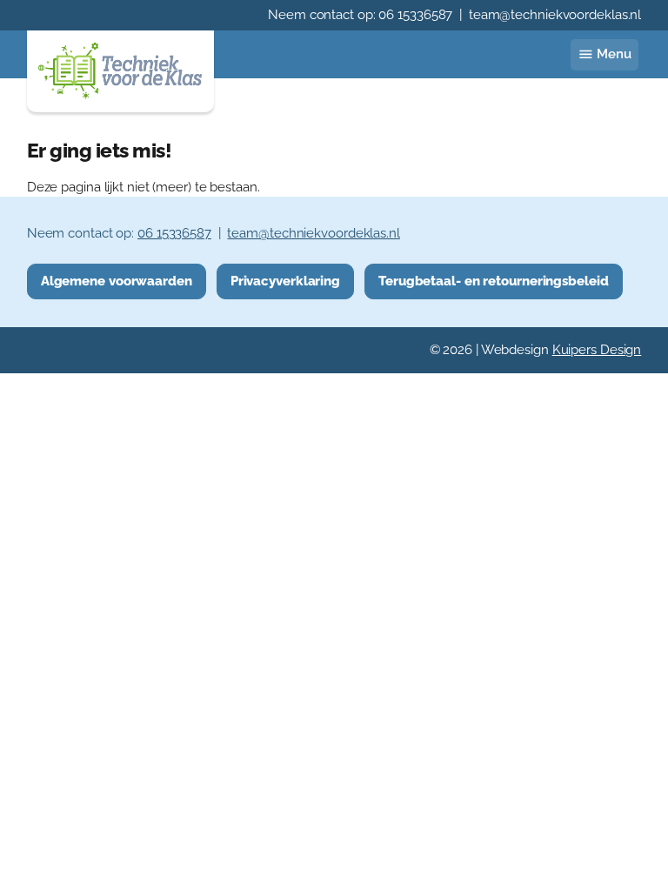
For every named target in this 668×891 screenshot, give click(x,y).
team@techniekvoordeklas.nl (555, 15)
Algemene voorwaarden (116, 281)
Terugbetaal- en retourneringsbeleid (493, 281)
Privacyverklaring (285, 281)
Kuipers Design (597, 350)
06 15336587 (415, 15)
